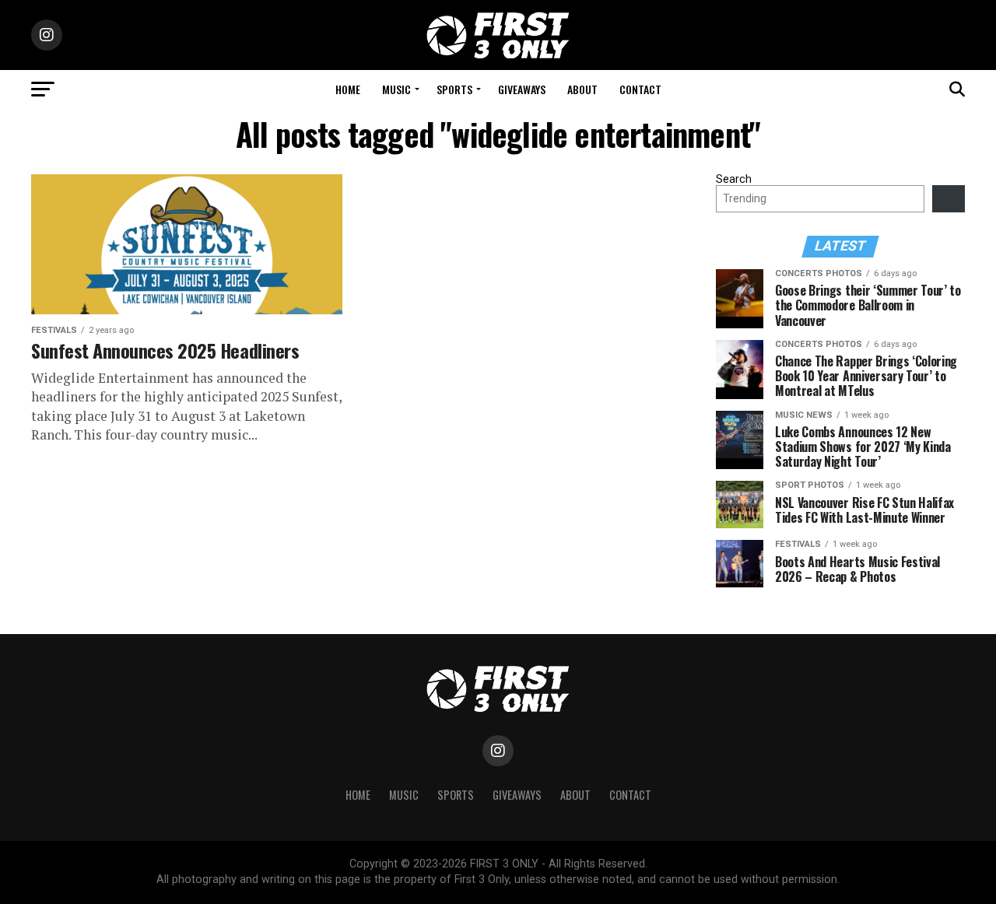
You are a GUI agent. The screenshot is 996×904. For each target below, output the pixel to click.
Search (734, 179)
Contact (640, 89)
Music (396, 89)
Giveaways (521, 89)
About (582, 89)
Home (347, 89)
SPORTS (454, 89)
